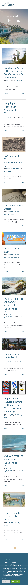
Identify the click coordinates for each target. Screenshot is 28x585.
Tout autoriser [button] (15, 581)
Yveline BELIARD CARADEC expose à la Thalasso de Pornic (13, 305)
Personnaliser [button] (6, 581)
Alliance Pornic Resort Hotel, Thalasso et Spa (11, 116)
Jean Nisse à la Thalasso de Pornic (12, 516)
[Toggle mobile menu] (25, 4)
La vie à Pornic (7, 171)
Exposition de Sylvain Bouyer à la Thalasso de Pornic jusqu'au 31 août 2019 (14, 405)
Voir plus (6, 93)
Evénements (10, 257)
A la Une (19, 80)
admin (7, 80)
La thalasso (20, 170)
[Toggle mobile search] (21, 4)
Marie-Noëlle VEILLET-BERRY (12, 168)
